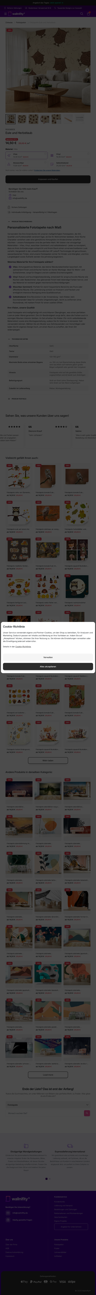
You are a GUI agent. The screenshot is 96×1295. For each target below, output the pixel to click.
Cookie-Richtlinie (23, 646)
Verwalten (48, 657)
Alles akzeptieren (48, 666)
